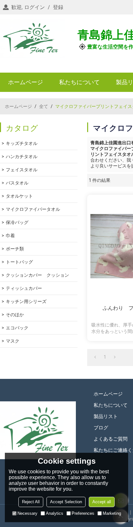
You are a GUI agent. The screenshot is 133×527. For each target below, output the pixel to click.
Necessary (27, 513)
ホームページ (25, 82)
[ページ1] (95, 357)
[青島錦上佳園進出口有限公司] (32, 38)
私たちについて (79, 82)
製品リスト (106, 416)
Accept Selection (66, 501)
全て (43, 106)
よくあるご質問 (111, 439)
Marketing (112, 513)
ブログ (101, 428)
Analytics (54, 513)
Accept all (101, 501)
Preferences (83, 513)
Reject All (31, 501)
